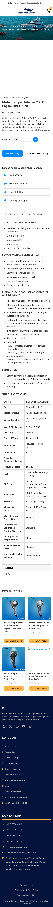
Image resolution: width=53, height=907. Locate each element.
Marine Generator (13, 791)
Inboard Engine (12, 763)
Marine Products (12, 774)
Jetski (7, 786)
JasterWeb (26, 903)
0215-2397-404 (14, 835)
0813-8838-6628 (14, 824)
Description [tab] (10, 214)
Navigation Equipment (15, 780)
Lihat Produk (16, 641)
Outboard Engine (20, 97)
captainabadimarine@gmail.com (21, 852)
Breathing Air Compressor (16, 797)
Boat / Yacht (10, 746)
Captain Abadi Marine (28, 901)
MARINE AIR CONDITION (16, 803)
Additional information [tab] (32, 214)
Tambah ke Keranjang (37, 153)
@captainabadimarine (17, 847)
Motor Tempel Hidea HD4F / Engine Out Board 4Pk (39, 676)
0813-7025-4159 (14, 830)
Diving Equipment (12, 769)
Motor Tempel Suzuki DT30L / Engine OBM (11, 676)
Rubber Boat (10, 752)
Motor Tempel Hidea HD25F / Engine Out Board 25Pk (39, 625)
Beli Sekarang (12, 153)
